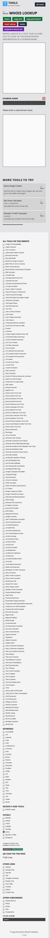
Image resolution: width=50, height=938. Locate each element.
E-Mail (7, 824)
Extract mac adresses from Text (15, 415)
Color (7, 743)
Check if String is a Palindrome (15, 292)
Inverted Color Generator (13, 503)
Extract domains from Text (14, 399)
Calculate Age (9, 275)
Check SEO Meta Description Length (17, 298)
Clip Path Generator (11, 306)
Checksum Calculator (12, 300)
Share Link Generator (12, 632)
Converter (8, 749)
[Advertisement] (25, 68)
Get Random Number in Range (15, 458)
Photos (7, 904)
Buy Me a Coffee (10, 835)
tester (22, 24)
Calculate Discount (11, 281)
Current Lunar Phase (12, 362)
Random (8, 780)
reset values (10, 24)
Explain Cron (9, 390)
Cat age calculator (11, 286)
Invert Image (9, 500)
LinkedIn (8, 826)
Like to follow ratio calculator (15, 519)
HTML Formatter (10, 483)
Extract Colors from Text (13, 393)
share (7, 19)
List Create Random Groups (14, 533)
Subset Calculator (11, 640)
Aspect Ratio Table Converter (14, 253)
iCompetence (9, 912)
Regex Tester (9, 615)
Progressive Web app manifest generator (18, 604)
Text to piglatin (10, 674)
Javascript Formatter (12, 508)
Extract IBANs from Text (13, 410)
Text (6, 788)
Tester (7, 785)
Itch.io (7, 832)
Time (7, 791)
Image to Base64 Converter (14, 494)
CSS (6, 735)
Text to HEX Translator (12, 671)
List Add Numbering (11, 525)
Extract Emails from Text (13, 401)
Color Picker (9, 314)
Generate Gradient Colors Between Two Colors (20, 446)
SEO (6, 782)
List (6, 774)
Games (7, 906)
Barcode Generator (11, 255)
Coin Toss (8, 309)
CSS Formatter (10, 348)
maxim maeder (15, 6)
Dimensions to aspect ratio (14, 382)
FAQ (6, 875)
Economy (8, 754)
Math (7, 777)
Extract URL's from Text (13, 427)
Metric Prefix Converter (13, 576)
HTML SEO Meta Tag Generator (15, 486)
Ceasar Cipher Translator (13, 289)
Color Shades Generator (13, 317)
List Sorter (8, 561)
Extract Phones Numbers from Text (16, 421)
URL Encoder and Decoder (14, 691)
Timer (7, 688)
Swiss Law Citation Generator (14, 651)
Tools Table (9, 884)
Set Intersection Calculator (14, 626)
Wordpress (9, 838)
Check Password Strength (13, 295)
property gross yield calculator (15, 606)
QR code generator (11, 612)
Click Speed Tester (11, 303)
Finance (7, 760)
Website (8, 818)
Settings (8, 867)
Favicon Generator (11, 430)
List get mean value (11, 539)
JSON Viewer (9, 511)
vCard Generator (11, 699)
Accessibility (9, 732)
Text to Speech (10, 677)
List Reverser (9, 556)
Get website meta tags (12, 469)
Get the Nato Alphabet (12, 463)
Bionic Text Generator (12, 267)
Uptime (7, 890)
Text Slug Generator (11, 665)
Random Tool (9, 881)
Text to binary (10, 668)
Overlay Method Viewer (13, 592)
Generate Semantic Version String (16, 452)
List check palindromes (12, 531)
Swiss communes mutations (14, 646)
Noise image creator (12, 587)
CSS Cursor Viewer (11, 342)
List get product (10, 542)
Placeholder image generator (15, 601)
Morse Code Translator (12, 578)
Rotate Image (9, 620)
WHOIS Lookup (10, 713)
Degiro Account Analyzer (13, 379)
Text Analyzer (9, 654)
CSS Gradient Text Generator (14, 357)
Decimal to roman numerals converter (18, 376)
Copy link (18, 19)
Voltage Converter (11, 702)
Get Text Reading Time (12, 460)
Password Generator (12, 598)
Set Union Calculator (12, 629)
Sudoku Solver (10, 643)
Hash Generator (10, 477)
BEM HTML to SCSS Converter (15, 264)
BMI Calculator (10, 272)
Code (7, 740)
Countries (8, 331)
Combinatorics (10, 746)
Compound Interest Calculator (15, 323)
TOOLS (13, 3)
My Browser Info (10, 581)
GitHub (7, 821)
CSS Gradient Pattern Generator (15, 354)
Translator (8, 794)
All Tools (40, 4)
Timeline (8, 887)
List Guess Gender (11, 547)
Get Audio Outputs (11, 455)
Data (7, 751)
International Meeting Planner (15, 497)
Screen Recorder (10, 623)
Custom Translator (11, 368)
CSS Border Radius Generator (15, 337)
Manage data (9, 870)
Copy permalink (33, 19)
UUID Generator (10, 696)
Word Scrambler (10, 719)
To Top (24, 935)
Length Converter (11, 517)
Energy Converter (11, 387)
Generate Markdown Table (14, 449)
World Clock (9, 724)
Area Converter (10, 250)
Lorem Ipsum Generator (13, 564)
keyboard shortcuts (13, 29)
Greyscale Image (11, 474)
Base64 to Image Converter (14, 261)
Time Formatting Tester (13, 682)
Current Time (9, 365)
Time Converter (10, 679)
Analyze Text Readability (13, 244)
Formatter (8, 763)
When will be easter (11, 710)
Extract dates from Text (13, 396)
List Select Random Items (13, 559)
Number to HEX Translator (14, 590)
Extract (7, 757)
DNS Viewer (9, 385)
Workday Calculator (11, 722)
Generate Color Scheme (13, 438)
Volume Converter (11, 705)
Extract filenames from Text (14, 404)
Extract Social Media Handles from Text (18, 424)
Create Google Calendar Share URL (16, 334)
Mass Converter (10, 573)
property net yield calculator (14, 609)
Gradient (8, 768)
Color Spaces (9, 320)
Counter (8, 328)
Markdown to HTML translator (15, 570)
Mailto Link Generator (12, 567)
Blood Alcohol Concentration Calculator (18, 269)
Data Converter (10, 371)
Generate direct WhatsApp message (17, 444)
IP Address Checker (11, 505)
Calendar (8, 737)
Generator (8, 765)
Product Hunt (9, 892)
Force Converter (10, 435)
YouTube (8, 829)
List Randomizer (10, 550)
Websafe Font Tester (12, 707)
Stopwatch (8, 637)
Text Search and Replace (13, 663)
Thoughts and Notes (12, 878)
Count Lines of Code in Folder (15, 326)
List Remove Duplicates (12, 553)
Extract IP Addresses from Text (15, 413)
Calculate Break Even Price (14, 278)
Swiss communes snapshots (14, 649)
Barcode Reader (10, 258)
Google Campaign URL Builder (15, 472)
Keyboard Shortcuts (11, 514)
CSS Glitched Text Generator (14, 351)
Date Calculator (10, 373)
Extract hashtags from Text (14, 407)
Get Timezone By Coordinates (15, 466)
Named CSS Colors (11, 584)
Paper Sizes (9, 595)
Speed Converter (10, 634)
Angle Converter (10, 247)
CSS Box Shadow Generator (14, 340)
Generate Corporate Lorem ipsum (16, 441)
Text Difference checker (13, 660)
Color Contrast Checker (13, 312)
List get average (10, 536)
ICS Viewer (8, 488)
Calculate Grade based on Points (16, 284)
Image (7, 771)
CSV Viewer (9, 359)
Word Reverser (10, 716)
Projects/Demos (10, 901)
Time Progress (10, 685)
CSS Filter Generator (12, 345)
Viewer (7, 799)
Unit (6, 796)
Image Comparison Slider (13, 491)
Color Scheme (9, 916)
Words (7, 802)
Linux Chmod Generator (13, 522)
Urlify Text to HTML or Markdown (16, 693)
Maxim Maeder (31, 932)
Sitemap (8, 873)
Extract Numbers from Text (14, 418)
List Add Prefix (10, 528)
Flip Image (8, 432)
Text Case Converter (12, 657)
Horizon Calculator (11, 480)
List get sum (9, 545)
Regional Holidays (11, 618)
